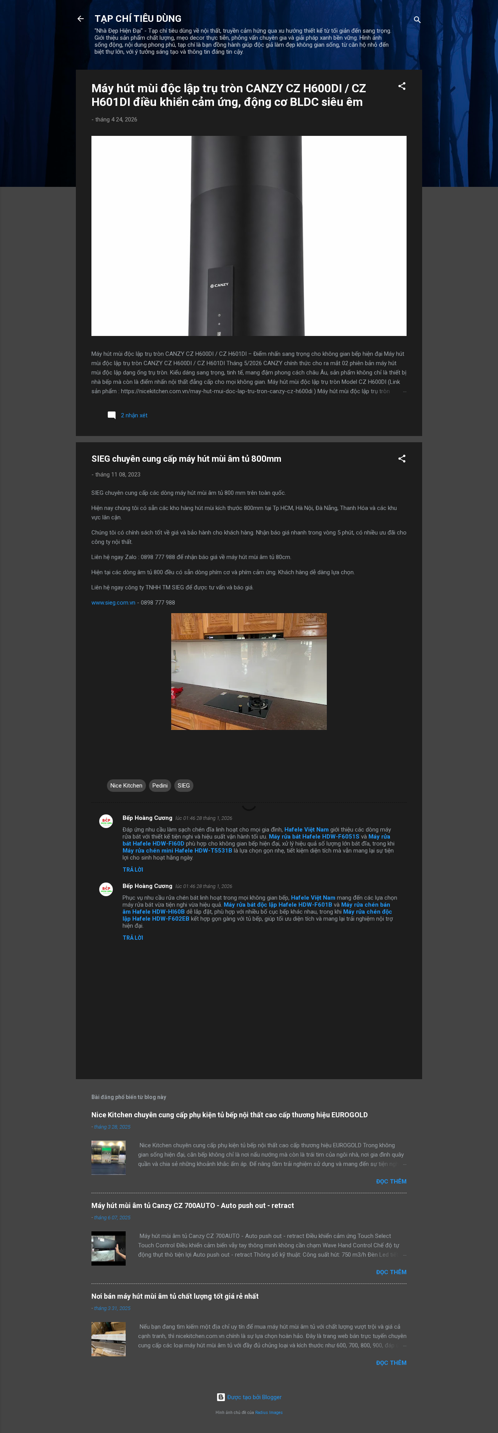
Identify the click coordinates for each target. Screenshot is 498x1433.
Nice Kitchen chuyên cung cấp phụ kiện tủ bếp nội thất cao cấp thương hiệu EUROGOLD (229, 1115)
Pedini (160, 785)
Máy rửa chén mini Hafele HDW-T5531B (177, 850)
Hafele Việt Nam (306, 829)
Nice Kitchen (126, 785)
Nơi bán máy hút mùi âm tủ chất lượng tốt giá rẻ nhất (175, 1296)
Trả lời (133, 870)
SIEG (184, 785)
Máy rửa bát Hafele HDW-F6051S (314, 836)
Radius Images (269, 1412)
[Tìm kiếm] (417, 21)
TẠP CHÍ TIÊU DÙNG (138, 18)
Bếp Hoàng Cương (147, 817)
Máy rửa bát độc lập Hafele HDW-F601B (278, 904)
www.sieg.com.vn (113, 602)
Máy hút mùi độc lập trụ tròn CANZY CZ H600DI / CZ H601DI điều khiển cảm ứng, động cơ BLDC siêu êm (228, 95)
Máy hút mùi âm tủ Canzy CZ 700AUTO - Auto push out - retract (192, 1205)
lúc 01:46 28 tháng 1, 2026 (203, 818)
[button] (402, 87)
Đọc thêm (391, 1181)
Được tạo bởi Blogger (254, 1397)
